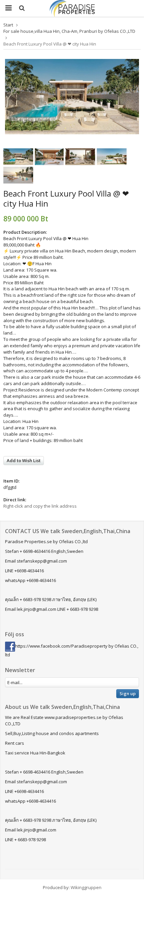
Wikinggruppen (86, 887)
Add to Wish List (24, 460)
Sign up (128, 693)
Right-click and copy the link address (40, 506)
